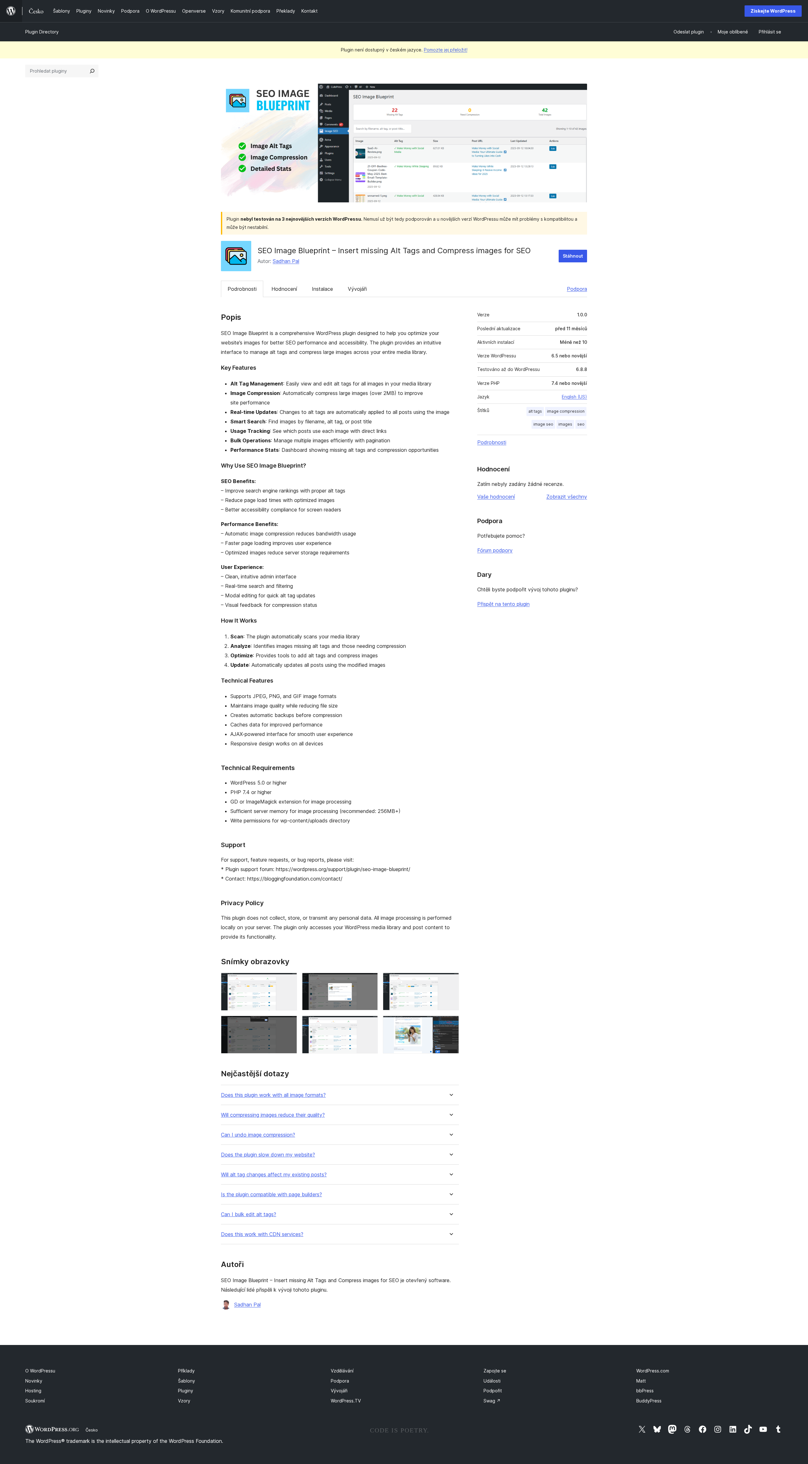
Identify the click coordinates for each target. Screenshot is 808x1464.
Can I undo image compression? (258, 1135)
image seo (543, 424)
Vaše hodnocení (496, 496)
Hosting (33, 1390)
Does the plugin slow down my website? (268, 1155)
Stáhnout (573, 256)
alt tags (535, 411)
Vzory (184, 1400)
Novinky (33, 1380)
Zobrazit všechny (566, 496)
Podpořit (493, 1390)
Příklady (186, 1370)
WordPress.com (652, 1370)
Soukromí (35, 1400)
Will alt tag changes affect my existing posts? (274, 1175)
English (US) (574, 396)
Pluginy (185, 1390)
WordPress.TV (346, 1400)
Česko (92, 1429)
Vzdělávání (342, 1370)
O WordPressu (40, 1370)
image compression (566, 411)
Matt (641, 1380)
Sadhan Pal (286, 261)
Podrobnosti (242, 289)
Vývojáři (357, 289)
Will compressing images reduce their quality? (273, 1115)
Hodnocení (284, 289)
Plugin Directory (42, 31)
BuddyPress (649, 1400)
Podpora (577, 289)
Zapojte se (495, 1370)
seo (581, 424)
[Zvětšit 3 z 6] (450, 981)
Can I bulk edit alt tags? (248, 1214)
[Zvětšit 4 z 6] (288, 1024)
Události (492, 1380)
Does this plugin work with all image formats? (273, 1095)
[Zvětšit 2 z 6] (369, 981)
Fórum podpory (495, 550)
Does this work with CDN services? (262, 1234)
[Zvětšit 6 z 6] (450, 1024)
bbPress (645, 1390)
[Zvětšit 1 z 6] (288, 981)
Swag (492, 1400)
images (565, 424)
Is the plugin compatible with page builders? (271, 1195)
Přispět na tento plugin (503, 604)
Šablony (186, 1380)
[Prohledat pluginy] (92, 71)
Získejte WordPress (773, 11)
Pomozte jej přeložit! (445, 49)
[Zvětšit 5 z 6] (369, 1024)
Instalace (322, 289)
